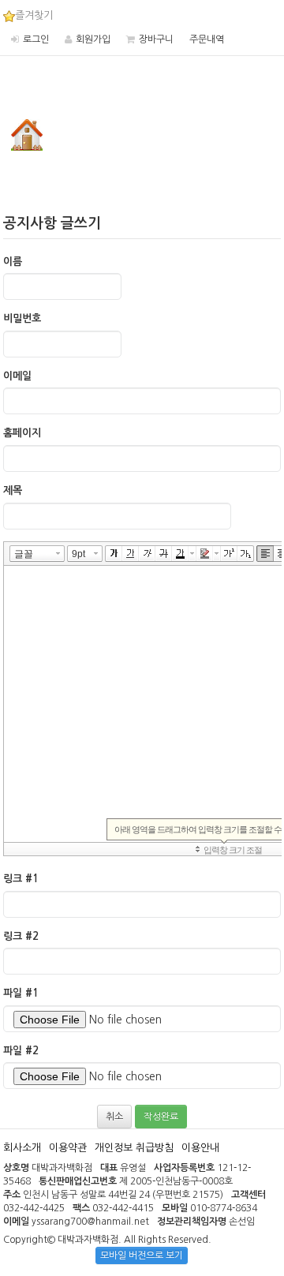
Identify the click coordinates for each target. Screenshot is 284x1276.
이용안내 (200, 1148)
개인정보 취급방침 (134, 1148)
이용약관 (68, 1148)
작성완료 (161, 1116)
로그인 (36, 39)
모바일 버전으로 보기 (141, 1255)
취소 (114, 1116)
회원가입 (93, 39)
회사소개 (22, 1148)
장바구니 (156, 39)
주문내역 (206, 39)
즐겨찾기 (34, 15)
